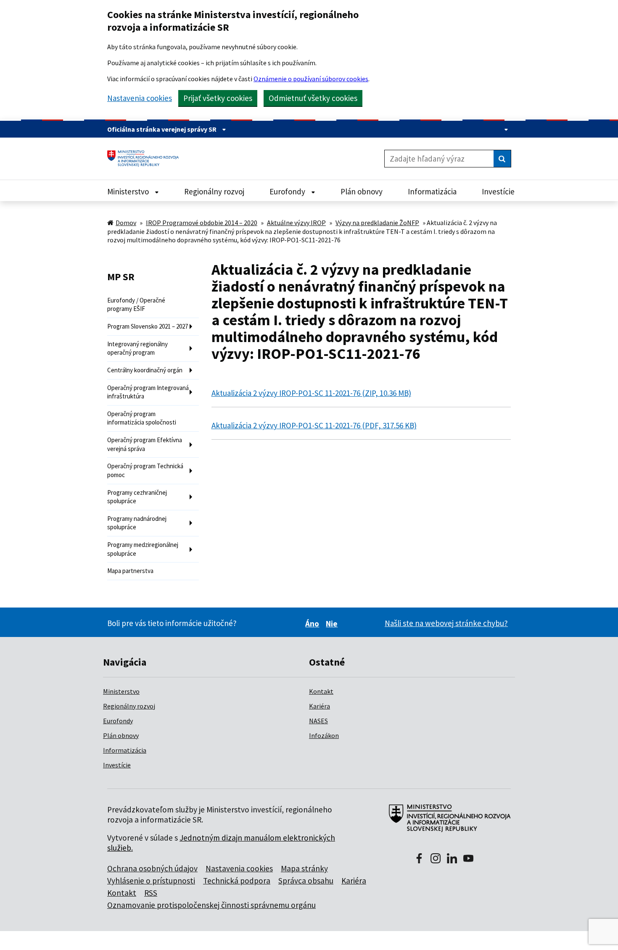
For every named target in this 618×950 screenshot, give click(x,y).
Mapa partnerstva (130, 571)
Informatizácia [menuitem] (432, 191)
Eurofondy (118, 720)
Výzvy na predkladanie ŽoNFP (377, 222)
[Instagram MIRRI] (435, 859)
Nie (333, 623)
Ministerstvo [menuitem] (129, 191)
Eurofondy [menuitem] (288, 191)
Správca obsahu (305, 881)
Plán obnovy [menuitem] (362, 191)
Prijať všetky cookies (217, 98)
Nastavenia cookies (139, 98)
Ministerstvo (121, 691)
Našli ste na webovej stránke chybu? (446, 623)
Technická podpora (236, 881)
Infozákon (324, 735)
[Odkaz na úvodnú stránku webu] (446, 822)
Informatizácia (124, 750)
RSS (150, 893)
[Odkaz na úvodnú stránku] (146, 158)
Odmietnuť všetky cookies (313, 98)
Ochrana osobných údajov (152, 868)
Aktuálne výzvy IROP (296, 222)
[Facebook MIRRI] (419, 859)
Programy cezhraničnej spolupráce (137, 496)
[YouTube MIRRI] (468, 859)
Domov (126, 222)
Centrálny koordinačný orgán (144, 370)
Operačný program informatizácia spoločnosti (141, 418)
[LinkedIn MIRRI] (452, 859)
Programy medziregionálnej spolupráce (142, 549)
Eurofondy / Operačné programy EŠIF (136, 304)
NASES (318, 720)
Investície (117, 765)
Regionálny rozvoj (129, 706)
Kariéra (319, 706)
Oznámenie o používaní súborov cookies (311, 78)
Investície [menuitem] (498, 191)
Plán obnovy (121, 735)
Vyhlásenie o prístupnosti (151, 881)
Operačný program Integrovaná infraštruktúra (148, 392)
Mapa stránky (304, 868)
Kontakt (321, 691)
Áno (313, 623)
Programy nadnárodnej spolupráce (136, 523)
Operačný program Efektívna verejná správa (144, 444)
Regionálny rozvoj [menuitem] (214, 191)
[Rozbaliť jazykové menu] (504, 129)
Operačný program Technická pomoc (145, 470)
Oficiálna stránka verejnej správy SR (162, 129)
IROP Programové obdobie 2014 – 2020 (201, 222)
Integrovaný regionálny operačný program (137, 348)
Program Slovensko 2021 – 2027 (147, 326)
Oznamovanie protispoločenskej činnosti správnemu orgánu (211, 905)
